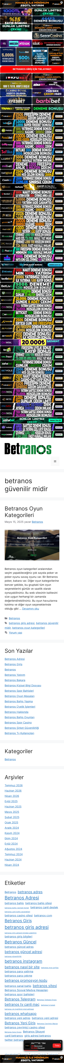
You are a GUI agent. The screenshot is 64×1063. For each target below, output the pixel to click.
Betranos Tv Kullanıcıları (19, 733)
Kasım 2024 (12, 833)
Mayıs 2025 (12, 811)
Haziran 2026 (13, 790)
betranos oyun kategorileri (28, 627)
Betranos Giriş (13, 664)
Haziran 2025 (13, 806)
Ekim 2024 (11, 838)
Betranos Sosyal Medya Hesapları (26, 990)
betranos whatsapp (21, 1013)
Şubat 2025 (12, 817)
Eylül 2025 (11, 801)
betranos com (43, 915)
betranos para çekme (18, 975)
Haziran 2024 (13, 859)
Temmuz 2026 (14, 785)
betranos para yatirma (19, 971)
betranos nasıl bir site (22, 967)
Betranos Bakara (15, 680)
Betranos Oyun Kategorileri (24, 511)
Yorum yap (15, 632)
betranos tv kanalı (48, 1005)
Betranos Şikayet (34, 1031)
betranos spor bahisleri (19, 994)
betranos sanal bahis (18, 986)
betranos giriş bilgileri (18, 936)
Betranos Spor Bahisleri (19, 690)
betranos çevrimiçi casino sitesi (25, 1027)
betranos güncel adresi (23, 952)
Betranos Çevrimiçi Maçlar (47, 1024)
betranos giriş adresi (21, 623)
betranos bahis (14, 903)
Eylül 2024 (11, 843)
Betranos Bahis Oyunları (19, 717)
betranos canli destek (44, 907)
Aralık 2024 (12, 827)
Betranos (14, 618)
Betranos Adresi (15, 659)
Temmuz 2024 (14, 854)
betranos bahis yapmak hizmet (17, 908)
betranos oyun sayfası (50, 968)
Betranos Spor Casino (18, 722)
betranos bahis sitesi (38, 903)
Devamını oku (30, 608)
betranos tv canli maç (22, 1004)
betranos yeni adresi (45, 1018)
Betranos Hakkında (16, 712)
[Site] (32, 116)
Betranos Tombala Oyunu (47, 1000)
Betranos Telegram (20, 999)
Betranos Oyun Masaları (19, 696)
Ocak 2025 (11, 822)
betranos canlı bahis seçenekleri (17, 912)
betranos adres (30, 892)
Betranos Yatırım (15, 674)
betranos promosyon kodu (26, 980)
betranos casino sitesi (19, 915)
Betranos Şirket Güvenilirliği (22, 727)
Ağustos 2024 (13, 849)
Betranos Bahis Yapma (19, 701)
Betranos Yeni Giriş (20, 1023)
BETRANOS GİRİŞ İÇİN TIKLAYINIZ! (32, 69)
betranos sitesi (45, 986)
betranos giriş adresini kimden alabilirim (21, 933)
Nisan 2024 (12, 864)
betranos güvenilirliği (13, 956)
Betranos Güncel (20, 941)
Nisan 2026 (12, 796)
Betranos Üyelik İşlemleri (20, 706)
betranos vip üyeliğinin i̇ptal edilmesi (19, 1009)
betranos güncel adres (19, 946)
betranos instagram (23, 961)
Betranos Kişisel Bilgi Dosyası (23, 685)
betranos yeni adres (17, 1018)
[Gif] (32, 187)
